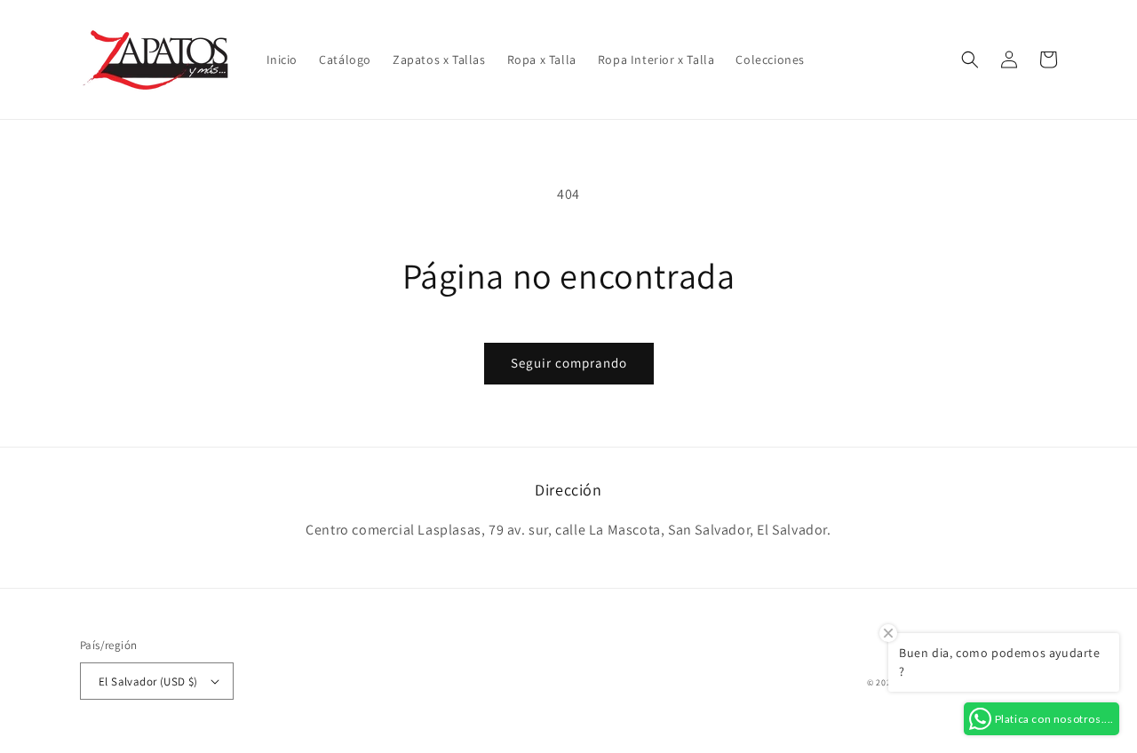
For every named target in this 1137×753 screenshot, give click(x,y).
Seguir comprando (569, 362)
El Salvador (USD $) (148, 681)
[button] (970, 59)
